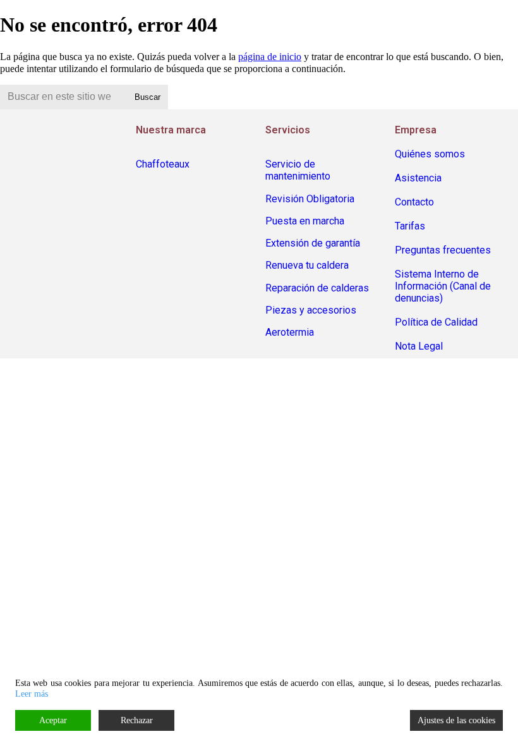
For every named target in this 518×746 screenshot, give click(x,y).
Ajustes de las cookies (456, 720)
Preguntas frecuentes (443, 250)
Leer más (31, 694)
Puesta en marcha (304, 221)
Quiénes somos (430, 154)
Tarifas (410, 226)
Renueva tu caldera (307, 265)
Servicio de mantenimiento (297, 170)
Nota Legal (419, 346)
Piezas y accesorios (310, 310)
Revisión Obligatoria (309, 199)
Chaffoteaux (163, 164)
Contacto (414, 202)
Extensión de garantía (312, 243)
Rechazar (137, 720)
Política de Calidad (436, 322)
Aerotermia (289, 332)
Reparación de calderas (317, 288)
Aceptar (53, 720)
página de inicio (269, 56)
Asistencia (418, 178)
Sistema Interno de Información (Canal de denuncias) (443, 286)
